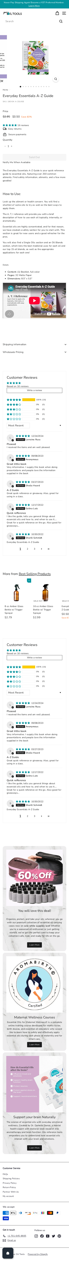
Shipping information (14, 344)
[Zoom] (56, 79)
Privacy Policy (10, 1183)
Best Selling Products (35, 574)
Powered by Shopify (38, 1254)
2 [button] (27, 548)
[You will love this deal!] (34, 878)
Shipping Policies (11, 1178)
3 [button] (34, 548)
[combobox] (34, 21)
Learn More (34, 945)
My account (8, 1196)
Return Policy (9, 1187)
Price (5, 111)
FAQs (5, 1174)
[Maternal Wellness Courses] (34, 984)
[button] (10, 125)
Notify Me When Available (16, 162)
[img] (23, 436)
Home (5, 90)
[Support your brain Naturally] (34, 1084)
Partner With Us (11, 1191)
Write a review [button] (34, 390)
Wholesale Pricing (13, 352)
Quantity (8, 139)
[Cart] (57, 13)
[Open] (7, 1253)
